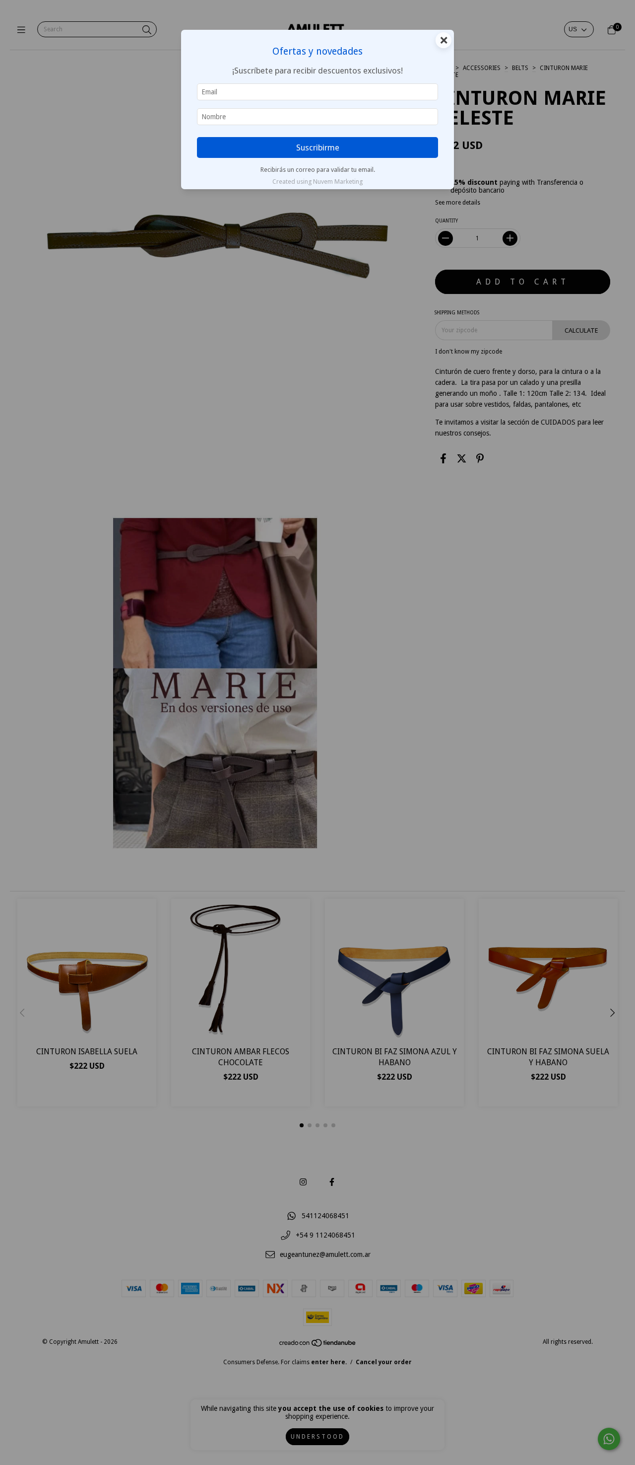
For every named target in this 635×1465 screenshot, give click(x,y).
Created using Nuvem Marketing (317, 181)
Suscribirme (317, 147)
